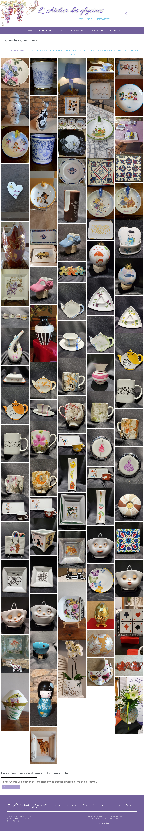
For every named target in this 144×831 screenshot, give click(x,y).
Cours (61, 30)
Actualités (45, 30)
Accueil (28, 30)
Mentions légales (104, 823)
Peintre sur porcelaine (96, 18)
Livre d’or (98, 30)
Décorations (79, 50)
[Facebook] (126, 13)
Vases (72, 54)
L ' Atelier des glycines (70, 10)
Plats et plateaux (106, 50)
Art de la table (39, 50)
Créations (77, 30)
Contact (115, 30)
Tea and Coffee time (128, 50)
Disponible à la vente (60, 50)
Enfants (92, 50)
